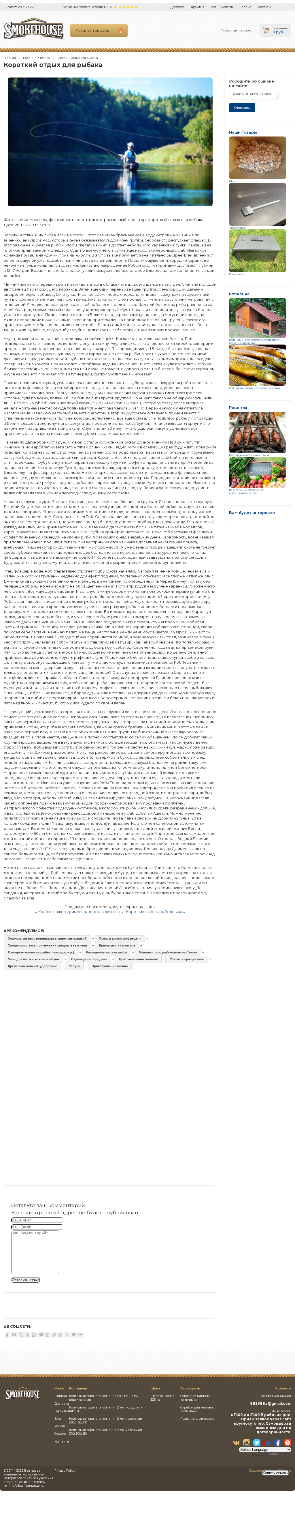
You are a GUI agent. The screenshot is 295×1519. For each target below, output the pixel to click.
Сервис (245, 7)
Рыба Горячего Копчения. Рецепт (250, 455)
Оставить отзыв (25, 1280)
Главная (10, 57)
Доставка (177, 7)
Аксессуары (237, 227)
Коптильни (236, 274)
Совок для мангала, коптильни (195, 1398)
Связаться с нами (20, 7)
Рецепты (228, 7)
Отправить (242, 107)
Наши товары (243, 132)
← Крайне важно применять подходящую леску (79, 912)
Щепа (233, 181)
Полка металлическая (197, 1419)
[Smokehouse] (23, 1399)
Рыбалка (43, 57)
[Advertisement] (110, 1025)
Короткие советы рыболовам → (156, 912)
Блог (212, 7)
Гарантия (197, 7)
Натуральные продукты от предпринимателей (246, 491)
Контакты (263, 7)
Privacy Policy (64, 1471)
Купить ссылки (276, 1473)
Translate (285, 1455)
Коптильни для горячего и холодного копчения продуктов (254, 341)
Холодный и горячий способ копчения (254, 388)
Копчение (239, 294)
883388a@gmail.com (270, 1403)
